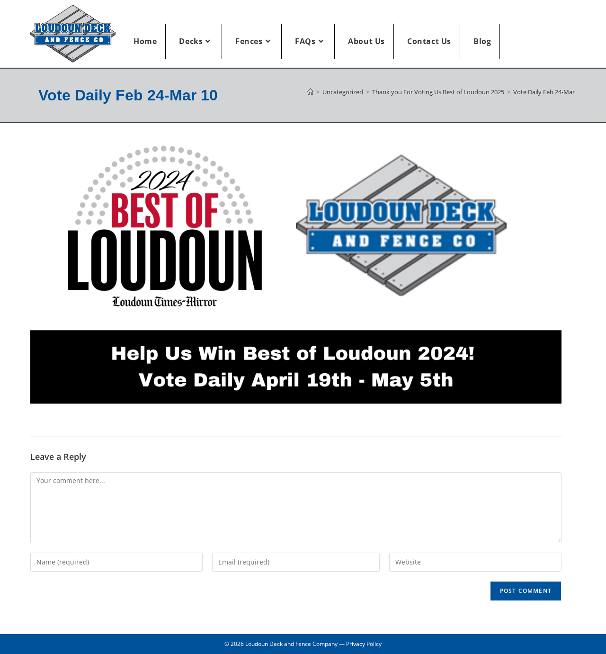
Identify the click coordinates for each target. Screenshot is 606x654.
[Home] (310, 92)
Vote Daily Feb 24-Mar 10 (548, 92)
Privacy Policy (364, 644)
